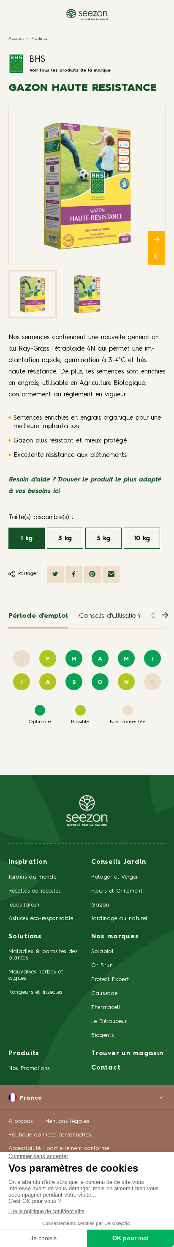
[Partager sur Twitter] (55, 574)
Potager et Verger (115, 877)
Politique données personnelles (49, 1135)
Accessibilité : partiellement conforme (58, 1148)
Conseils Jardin (118, 862)
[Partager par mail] (111, 574)
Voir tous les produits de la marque (70, 70)
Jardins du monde (32, 877)
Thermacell (106, 1007)
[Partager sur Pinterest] (92, 574)
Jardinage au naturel (119, 918)
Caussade (104, 993)
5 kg (103, 539)
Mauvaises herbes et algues (35, 975)
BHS (37, 59)
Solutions (25, 937)
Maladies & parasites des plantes (43, 955)
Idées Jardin (24, 905)
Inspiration (27, 862)
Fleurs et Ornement (117, 891)
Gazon (100, 905)
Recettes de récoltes (34, 891)
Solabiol (102, 951)
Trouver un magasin (127, 1054)
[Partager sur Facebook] (73, 574)
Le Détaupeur (109, 1021)
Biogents (102, 1035)
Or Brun (102, 965)
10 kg (142, 539)
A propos (20, 1121)
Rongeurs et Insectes (35, 992)
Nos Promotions (29, 1068)
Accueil (16, 38)
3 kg (65, 539)
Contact (105, 1068)
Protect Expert (110, 979)
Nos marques (115, 937)
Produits (39, 38)
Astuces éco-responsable (40, 918)
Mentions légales (66, 1121)
